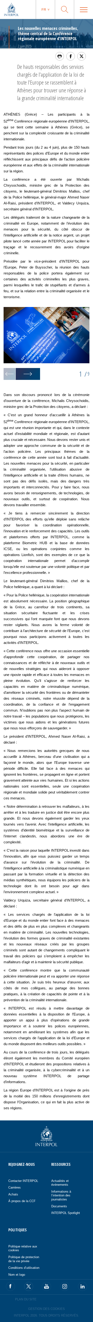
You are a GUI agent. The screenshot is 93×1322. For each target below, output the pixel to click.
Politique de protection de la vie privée (23, 1259)
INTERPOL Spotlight (65, 1213)
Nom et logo (16, 1274)
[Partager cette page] (70, 56)
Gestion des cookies (46, 1309)
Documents (59, 1206)
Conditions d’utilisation (23, 1268)
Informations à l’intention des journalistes (61, 1195)
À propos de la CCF (22, 1201)
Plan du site (25, 1299)
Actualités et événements (60, 1183)
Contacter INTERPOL (23, 1181)
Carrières (14, 1187)
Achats (13, 1194)
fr (43, 9)
